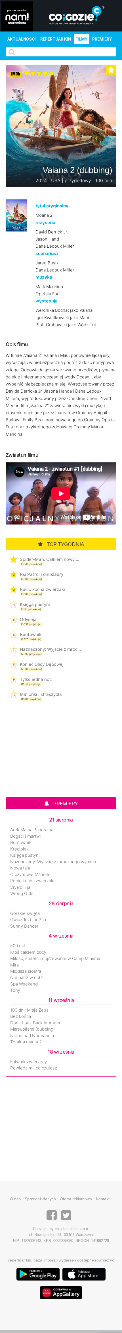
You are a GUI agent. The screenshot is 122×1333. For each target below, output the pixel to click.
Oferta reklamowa (76, 1199)
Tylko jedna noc (36, 679)
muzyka (43, 277)
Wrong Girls (21, 893)
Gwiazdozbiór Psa (28, 919)
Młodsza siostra (25, 971)
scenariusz (47, 253)
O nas (15, 1199)
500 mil (17, 945)
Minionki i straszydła (41, 694)
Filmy (81, 39)
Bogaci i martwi (25, 836)
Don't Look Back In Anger (35, 1022)
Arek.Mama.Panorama (31, 829)
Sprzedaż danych (40, 1199)
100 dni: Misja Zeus (29, 1010)
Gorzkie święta (25, 913)
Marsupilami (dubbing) (32, 1029)
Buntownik (30, 634)
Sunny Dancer (24, 926)
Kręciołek (19, 849)
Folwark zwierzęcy (28, 1061)
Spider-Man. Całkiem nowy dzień (50, 559)
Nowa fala (20, 868)
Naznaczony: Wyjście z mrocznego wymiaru (50, 649)
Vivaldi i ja (20, 887)
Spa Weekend (24, 984)
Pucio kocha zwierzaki (42, 589)
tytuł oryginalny (51, 206)
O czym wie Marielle (30, 874)
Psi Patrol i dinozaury (41, 574)
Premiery (102, 39)
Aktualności (21, 39)
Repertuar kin (55, 39)
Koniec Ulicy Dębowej (42, 664)
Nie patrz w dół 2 (27, 977)
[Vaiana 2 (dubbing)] (16, 215)
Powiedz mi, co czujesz (33, 1068)
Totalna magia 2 (26, 1042)
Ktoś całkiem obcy (28, 952)
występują (46, 301)
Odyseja (28, 619)
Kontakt (103, 1199)
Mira (14, 965)
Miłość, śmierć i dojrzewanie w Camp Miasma (55, 958)
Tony (15, 990)
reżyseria (45, 222)
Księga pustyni (35, 604)
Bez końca (20, 1016)
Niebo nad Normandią (32, 1035)
